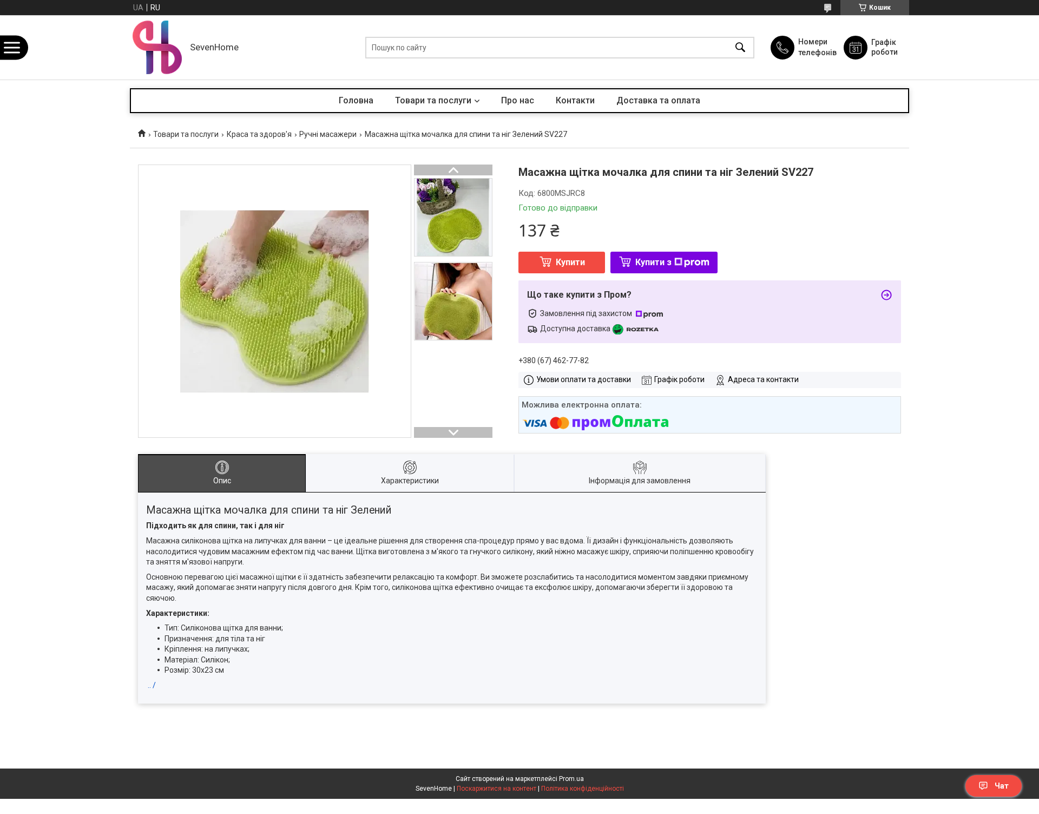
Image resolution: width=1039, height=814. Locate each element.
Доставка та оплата (658, 100)
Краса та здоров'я (259, 134)
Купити (570, 262)
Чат (1002, 786)
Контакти (575, 100)
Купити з (653, 262)
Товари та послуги (433, 100)
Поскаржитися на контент (496, 788)
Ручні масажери (328, 134)
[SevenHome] (157, 47)
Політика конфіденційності (582, 788)
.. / (152, 685)
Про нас (517, 100)
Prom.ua (571, 779)
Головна (356, 100)
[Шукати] (740, 47)
